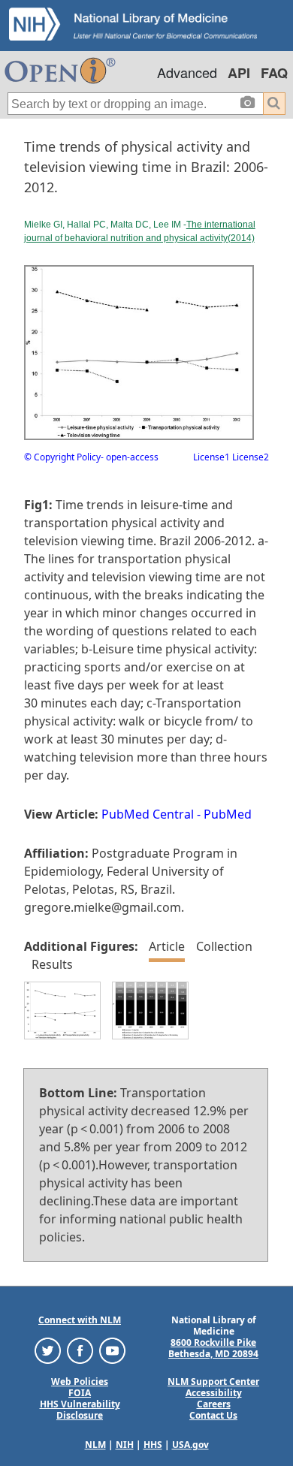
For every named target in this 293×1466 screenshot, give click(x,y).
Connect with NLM (79, 1320)
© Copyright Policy (62, 457)
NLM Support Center (213, 1381)
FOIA (79, 1392)
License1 (211, 457)
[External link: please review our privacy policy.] (48, 1350)
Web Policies (79, 1381)
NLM (95, 1444)
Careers (214, 1404)
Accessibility (214, 1392)
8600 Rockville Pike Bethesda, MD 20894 (213, 1348)
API (239, 73)
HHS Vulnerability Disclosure (80, 1410)
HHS (152, 1444)
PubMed (228, 814)
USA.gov (190, 1444)
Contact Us (213, 1415)
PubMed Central (147, 814)
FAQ (274, 73)
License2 (249, 457)
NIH (125, 1444)
